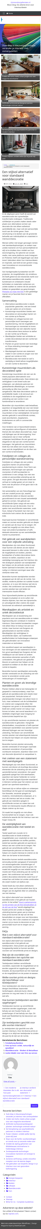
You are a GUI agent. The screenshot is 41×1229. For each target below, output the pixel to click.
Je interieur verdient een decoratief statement (28, 1090)
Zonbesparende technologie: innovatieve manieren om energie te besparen (20, 1153)
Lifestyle (5, 100)
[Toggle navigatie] (3, 13)
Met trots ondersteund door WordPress (15, 1223)
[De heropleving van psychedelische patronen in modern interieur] (20, 117)
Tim (27, 184)
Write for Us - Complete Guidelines (19, 1202)
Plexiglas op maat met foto (13, 291)
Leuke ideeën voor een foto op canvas (21, 1053)
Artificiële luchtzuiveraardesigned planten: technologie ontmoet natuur (17, 104)
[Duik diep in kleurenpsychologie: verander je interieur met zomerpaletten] (20, 39)
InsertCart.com (19, 1226)
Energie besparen (16, 1178)
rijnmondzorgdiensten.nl (20, 2)
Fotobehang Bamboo (14, 1043)
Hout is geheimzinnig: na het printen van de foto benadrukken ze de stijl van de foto (19, 904)
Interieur (4, 43)
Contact (9, 1197)
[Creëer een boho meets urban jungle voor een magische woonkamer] (20, 64)
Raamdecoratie (14, 1188)
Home (10, 13)
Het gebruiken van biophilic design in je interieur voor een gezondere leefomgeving (22, 1166)
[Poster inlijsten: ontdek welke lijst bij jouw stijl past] (20, 144)
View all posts (9, 1081)
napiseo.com (13, 1214)
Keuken (11, 1183)
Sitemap (9, 1199)
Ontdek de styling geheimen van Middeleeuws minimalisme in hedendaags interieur (19, 1146)
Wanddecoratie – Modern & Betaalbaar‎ (21, 1050)
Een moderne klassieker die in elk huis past (11, 1090)
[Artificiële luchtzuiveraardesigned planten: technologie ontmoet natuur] (20, 91)
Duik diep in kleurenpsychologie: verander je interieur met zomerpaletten (19, 48)
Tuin (10, 1191)
